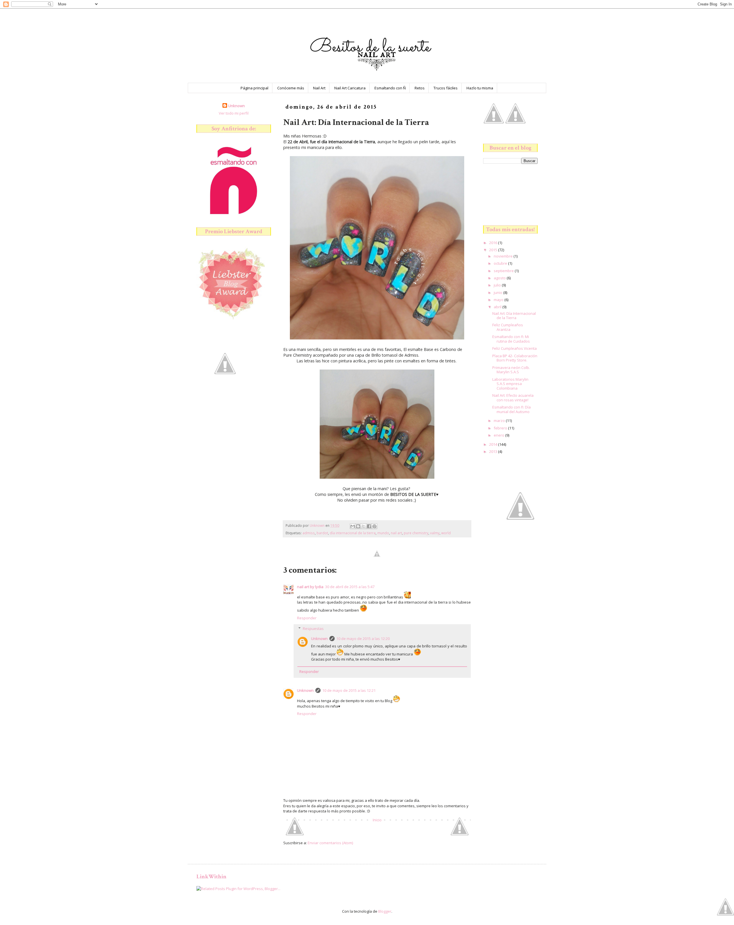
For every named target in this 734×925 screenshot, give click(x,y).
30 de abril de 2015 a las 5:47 (349, 586)
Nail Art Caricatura (350, 88)
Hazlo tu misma (479, 88)
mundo (383, 533)
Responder (307, 617)
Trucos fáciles (446, 88)
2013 (493, 451)
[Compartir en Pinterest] (374, 526)
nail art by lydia (310, 586)
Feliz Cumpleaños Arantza (507, 327)
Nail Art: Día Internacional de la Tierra (514, 316)
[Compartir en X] (363, 526)
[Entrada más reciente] (294, 834)
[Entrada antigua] (459, 834)
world (446, 533)
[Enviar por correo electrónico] (353, 526)
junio (498, 292)
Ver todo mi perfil (234, 113)
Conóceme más (290, 88)
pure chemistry (416, 533)
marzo (500, 420)
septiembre (504, 270)
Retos (420, 88)
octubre (501, 263)
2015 (493, 249)
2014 (493, 444)
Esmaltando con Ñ (390, 88)
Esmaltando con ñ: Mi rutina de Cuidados (511, 339)
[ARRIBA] (725, 907)
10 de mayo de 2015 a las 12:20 (363, 638)
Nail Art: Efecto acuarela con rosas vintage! (513, 397)
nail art (396, 533)
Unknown (319, 638)
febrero (501, 428)
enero (499, 435)
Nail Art (319, 88)
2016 (493, 242)
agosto (500, 277)
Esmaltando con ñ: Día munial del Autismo (511, 409)
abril (498, 306)
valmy (435, 533)
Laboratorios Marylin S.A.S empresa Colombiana (510, 384)
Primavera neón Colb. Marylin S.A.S (511, 370)
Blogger (384, 911)
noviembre (504, 256)
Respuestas (313, 628)
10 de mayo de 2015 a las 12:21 (349, 690)
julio (498, 285)
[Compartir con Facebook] (369, 526)
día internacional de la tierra (353, 533)
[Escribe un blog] (358, 526)
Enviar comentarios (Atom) (330, 842)
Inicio (377, 819)
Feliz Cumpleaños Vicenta (514, 348)
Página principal (254, 88)
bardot (322, 533)
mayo (499, 299)
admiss (308, 533)
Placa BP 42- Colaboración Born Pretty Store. (514, 358)
